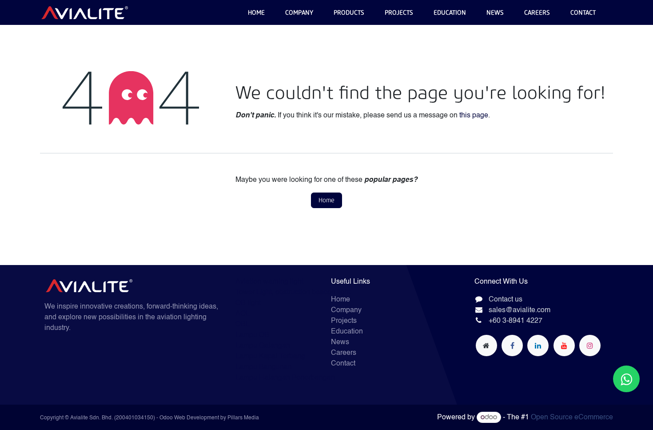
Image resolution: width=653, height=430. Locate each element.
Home (326, 200)
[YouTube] (564, 345)
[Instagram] (590, 345)
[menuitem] (256, 12)
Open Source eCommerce (572, 417)
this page (473, 115)
